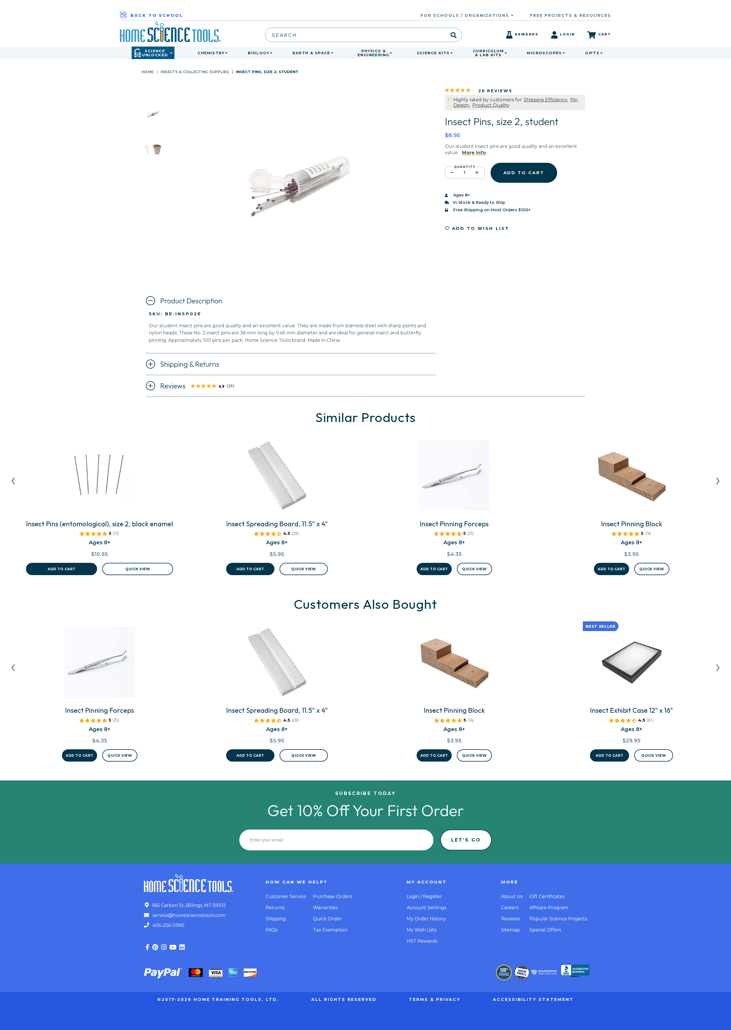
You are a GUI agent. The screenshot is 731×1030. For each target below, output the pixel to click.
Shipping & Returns (189, 364)
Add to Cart (61, 569)
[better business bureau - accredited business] (575, 971)
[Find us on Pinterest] (155, 947)
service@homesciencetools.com (188, 915)
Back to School (156, 15)
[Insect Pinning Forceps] (454, 478)
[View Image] (153, 120)
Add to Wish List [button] (479, 228)
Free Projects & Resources (570, 15)
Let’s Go (466, 840)
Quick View (137, 569)
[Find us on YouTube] (173, 947)
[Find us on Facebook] (147, 947)
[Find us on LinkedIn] (182, 947)
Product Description (191, 300)
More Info (474, 152)
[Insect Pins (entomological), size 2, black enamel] (99, 478)
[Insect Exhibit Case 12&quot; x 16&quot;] (631, 664)
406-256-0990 (167, 925)
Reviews (199, 386)
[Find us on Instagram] (164, 947)
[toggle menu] (225, 53)
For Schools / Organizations (466, 15)
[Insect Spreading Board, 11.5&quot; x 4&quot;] (277, 478)
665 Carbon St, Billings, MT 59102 (188, 905)
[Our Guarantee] (504, 972)
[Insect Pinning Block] (631, 478)
